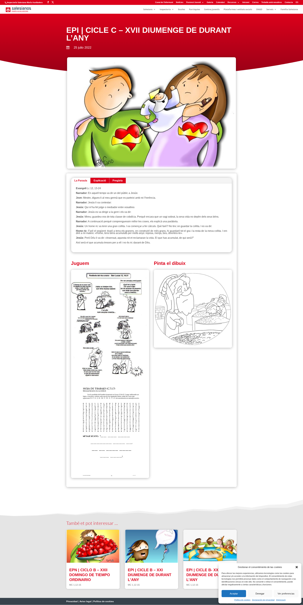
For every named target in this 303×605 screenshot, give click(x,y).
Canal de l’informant (164, 2)
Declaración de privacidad (263, 600)
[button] (296, 567)
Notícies (179, 2)
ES (297, 2)
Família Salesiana (289, 9)
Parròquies (194, 9)
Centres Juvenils (212, 9)
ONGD (259, 9)
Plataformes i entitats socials (238, 9)
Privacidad (72, 601)
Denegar (259, 593)
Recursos (232, 2)
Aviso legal (85, 601)
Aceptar (234, 593)
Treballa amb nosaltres (271, 2)
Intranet (245, 2)
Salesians (147, 9)
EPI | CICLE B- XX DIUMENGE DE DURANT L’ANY (208, 575)
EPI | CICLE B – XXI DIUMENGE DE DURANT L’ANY (149, 575)
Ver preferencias (286, 593)
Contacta (289, 2)
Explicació (100, 180)
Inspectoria (165, 9)
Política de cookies (242, 600)
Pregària (118, 180)
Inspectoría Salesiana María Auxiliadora (25, 2)
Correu (255, 2)
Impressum (281, 600)
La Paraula (80, 180)
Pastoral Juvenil (193, 2)
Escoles (181, 9)
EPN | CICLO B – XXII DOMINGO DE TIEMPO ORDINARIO (89, 575)
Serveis (269, 9)
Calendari (220, 2)
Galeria (210, 2)
